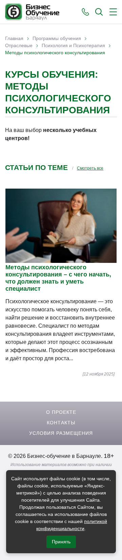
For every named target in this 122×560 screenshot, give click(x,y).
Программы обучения (57, 38)
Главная (14, 38)
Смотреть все (90, 168)
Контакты (61, 422)
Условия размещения (61, 433)
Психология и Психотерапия (73, 45)
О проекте (61, 412)
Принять (61, 541)
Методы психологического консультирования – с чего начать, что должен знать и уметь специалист (58, 278)
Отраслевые (19, 45)
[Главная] (32, 11)
